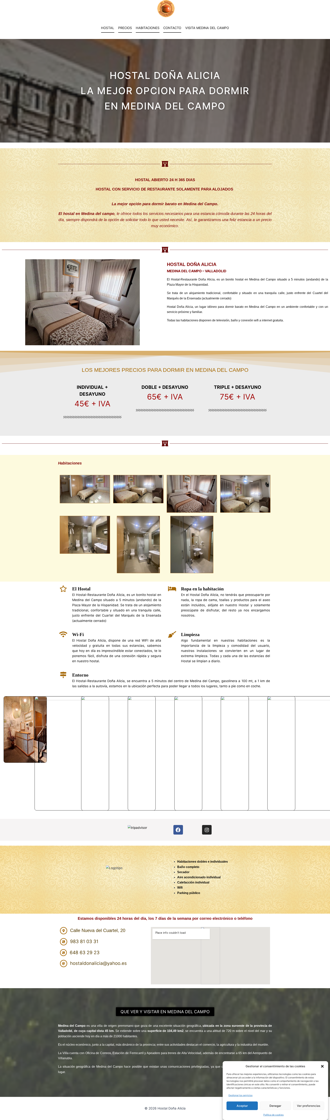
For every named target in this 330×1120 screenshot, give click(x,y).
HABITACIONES (147, 28)
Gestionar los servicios (240, 1095)
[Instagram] (207, 830)
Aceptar (242, 1105)
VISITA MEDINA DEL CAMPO (207, 28)
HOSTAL (107, 28)
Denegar (275, 1105)
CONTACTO (172, 28)
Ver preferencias (308, 1105)
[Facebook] (178, 830)
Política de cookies (273, 1114)
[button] (322, 1066)
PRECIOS (125, 28)
